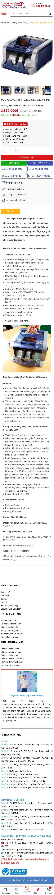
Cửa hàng (38, 893)
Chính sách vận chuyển (11, 652)
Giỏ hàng (48, 893)
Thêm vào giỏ (27, 157)
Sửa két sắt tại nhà (9, 637)
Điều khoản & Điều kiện (11, 609)
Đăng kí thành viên (9, 620)
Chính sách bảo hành (10, 649)
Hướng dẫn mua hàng (10, 665)
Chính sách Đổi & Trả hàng (12, 659)
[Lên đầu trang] (45, 880)
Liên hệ (4, 602)
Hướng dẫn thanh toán (11, 624)
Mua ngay (13, 163)
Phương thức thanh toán (12, 662)
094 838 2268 (43, 6)
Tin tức (4, 599)
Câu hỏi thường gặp (9, 627)
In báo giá (41, 163)
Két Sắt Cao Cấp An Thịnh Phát (35, 880)
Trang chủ (5, 592)
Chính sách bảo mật (10, 655)
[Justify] (49, 13)
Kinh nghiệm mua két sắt (12, 634)
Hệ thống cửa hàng (9, 605)
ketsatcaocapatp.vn (20, 551)
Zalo (16, 893)
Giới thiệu (5, 596)
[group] (27, 55)
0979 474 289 (43, 176)
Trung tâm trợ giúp (9, 630)
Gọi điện (27, 892)
